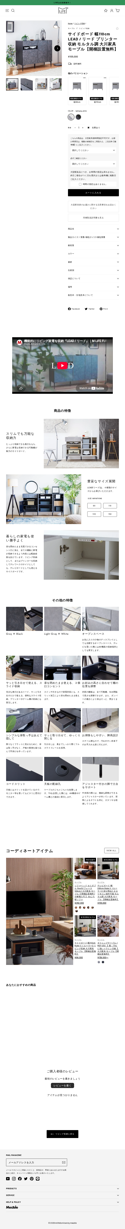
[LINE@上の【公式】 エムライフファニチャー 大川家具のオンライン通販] (37, 1179)
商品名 (71, 229)
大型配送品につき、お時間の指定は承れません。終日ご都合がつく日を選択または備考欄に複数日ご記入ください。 (93, 175)
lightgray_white (71, 117)
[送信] (63, 1162)
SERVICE (10, 1195)
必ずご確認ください (78, 158)
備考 (70, 287)
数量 (69, 127)
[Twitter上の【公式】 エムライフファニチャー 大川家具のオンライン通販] (26, 1179)
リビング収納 (79, 23)
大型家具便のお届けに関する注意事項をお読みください (93, 206)
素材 (70, 262)
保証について (74, 278)
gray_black (78, 117)
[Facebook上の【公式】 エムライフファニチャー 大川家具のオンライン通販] (20, 1179)
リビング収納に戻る (64, 1134)
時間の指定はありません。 (95, 184)
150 (110, 514)
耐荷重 (71, 245)
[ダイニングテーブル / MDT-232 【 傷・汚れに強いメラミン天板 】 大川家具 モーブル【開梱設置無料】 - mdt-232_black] (103, 962)
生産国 (71, 270)
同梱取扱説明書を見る (93, 217)
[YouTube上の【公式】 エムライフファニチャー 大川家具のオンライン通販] (8, 1179)
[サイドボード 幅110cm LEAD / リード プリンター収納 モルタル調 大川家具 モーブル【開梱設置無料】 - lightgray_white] (7, 1040)
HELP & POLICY (13, 1202)
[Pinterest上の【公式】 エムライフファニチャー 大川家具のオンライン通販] (32, 1179)
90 (94, 506)
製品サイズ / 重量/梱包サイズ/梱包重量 (86, 237)
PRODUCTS (11, 1188)
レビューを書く (62, 1085)
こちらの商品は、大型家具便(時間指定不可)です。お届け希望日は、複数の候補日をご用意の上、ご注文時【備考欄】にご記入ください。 (93, 141)
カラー (71, 253)
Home (70, 23)
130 (94, 514)
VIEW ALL (112, 850)
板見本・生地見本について (80, 295)
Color (77, 111)
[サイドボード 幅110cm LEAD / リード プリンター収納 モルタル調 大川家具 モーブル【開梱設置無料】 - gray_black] (11, 1040)
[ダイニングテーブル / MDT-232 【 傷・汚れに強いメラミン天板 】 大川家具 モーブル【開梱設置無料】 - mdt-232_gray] (98, 962)
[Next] (57, 48)
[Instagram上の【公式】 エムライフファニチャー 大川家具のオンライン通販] (14, 1179)
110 (110, 506)
